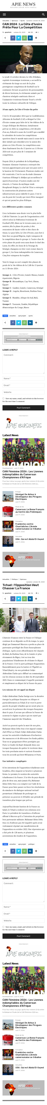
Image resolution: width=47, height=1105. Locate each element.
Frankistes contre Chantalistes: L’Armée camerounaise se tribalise (28, 526)
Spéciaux (15, 20)
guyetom (8, 32)
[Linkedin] (30, 37)
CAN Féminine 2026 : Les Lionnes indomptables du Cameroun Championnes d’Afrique (23, 474)
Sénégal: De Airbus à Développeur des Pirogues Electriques (28, 496)
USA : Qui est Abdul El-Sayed (29, 539)
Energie (18, 492)
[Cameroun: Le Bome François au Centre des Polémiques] (8, 511)
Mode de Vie (19, 507)
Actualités (6, 20)
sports (30, 316)
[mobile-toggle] (4, 14)
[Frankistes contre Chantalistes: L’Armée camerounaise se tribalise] (8, 526)
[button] (43, 14)
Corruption (19, 521)
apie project (22, 316)
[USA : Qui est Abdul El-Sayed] (8, 541)
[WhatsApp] (24, 37)
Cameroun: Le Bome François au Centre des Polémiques (29, 510)
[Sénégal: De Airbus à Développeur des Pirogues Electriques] (8, 496)
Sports (22, 20)
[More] (36, 37)
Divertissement (8, 468)
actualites (13, 316)
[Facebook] (12, 37)
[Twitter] (18, 37)
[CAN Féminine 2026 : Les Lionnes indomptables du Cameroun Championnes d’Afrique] (23, 452)
